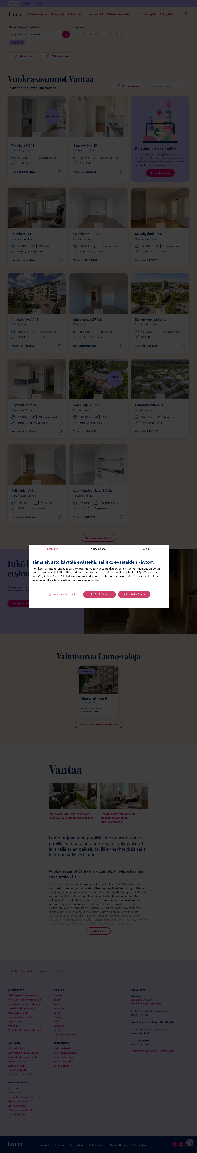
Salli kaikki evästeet (134, 594)
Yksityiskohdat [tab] (98, 548)
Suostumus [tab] (52, 548)
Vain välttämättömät (99, 594)
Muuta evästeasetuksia (66, 594)
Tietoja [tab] (145, 548)
